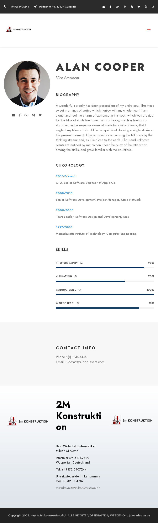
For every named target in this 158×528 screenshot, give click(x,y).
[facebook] (110, 6)
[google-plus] (117, 6)
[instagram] (153, 6)
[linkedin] (125, 6)
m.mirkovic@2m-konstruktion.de (78, 488)
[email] (104, 6)
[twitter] (139, 6)
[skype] (132, 6)
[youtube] (146, 6)
